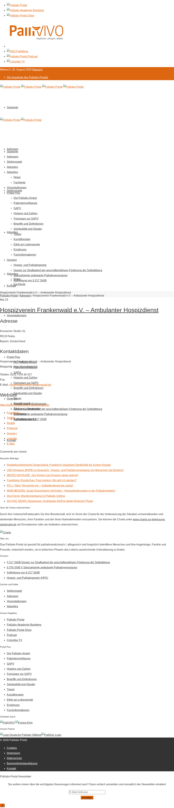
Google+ (12, 433)
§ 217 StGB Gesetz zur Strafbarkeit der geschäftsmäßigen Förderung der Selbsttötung (58, 562)
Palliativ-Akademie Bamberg (24, 624)
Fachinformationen (25, 254)
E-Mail (11, 443)
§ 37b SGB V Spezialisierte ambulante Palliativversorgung (42, 567)
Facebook (13, 412)
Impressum (13, 753)
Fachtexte (19, 284)
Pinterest (12, 428)
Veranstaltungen (17, 315)
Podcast (12, 635)
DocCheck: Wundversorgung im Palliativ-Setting (36, 496)
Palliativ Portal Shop (19, 630)
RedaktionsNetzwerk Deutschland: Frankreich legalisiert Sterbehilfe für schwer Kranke (59, 464)
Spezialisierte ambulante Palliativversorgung (40, 414)
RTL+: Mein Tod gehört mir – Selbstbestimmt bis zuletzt (40, 485)
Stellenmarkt (14, 190)
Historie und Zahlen (25, 377)
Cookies (12, 748)
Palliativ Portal (15, 619)
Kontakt (11, 285)
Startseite (12, 107)
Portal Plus (13, 357)
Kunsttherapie (22, 239)
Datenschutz (14, 758)
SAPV (17, 208)
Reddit (11, 423)
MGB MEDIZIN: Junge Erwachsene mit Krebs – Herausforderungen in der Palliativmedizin (61, 490)
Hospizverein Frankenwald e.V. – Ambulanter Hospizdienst (79, 310)
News (17, 177)
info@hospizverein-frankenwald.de (30, 384)
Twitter (11, 417)
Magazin (37, 69)
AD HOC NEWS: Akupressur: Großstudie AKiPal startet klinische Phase (50, 501)
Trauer (17, 398)
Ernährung (20, 249)
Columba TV (14, 640)
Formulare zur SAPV (26, 218)
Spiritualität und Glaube (28, 393)
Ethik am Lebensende (27, 244)
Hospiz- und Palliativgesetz (30, 265)
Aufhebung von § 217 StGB (30, 419)
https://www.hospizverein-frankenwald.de (24, 404)
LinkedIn (12, 438)
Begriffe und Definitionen (29, 388)
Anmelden (87, 797)
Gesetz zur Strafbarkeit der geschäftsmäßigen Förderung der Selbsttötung (58, 409)
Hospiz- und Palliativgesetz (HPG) (27, 577)
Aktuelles (12, 232)
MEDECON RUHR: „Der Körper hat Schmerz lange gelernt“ (42, 475)
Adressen (12, 156)
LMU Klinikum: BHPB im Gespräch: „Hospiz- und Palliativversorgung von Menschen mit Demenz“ (65, 470)
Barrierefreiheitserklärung (22, 763)
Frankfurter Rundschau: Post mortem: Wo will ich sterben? (42, 480)
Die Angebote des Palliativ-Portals (27, 77)
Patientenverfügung (25, 203)
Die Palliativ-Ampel (25, 197)
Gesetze (12, 398)
